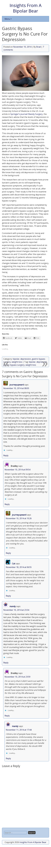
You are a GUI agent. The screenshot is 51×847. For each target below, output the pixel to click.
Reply (5, 455)
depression (25, 359)
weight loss (17, 362)
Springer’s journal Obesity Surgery (26, 114)
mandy (13, 606)
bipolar (16, 359)
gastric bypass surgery (14, 365)
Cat (13, 563)
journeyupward (17, 384)
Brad (38, 46)
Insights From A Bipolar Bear (25, 8)
